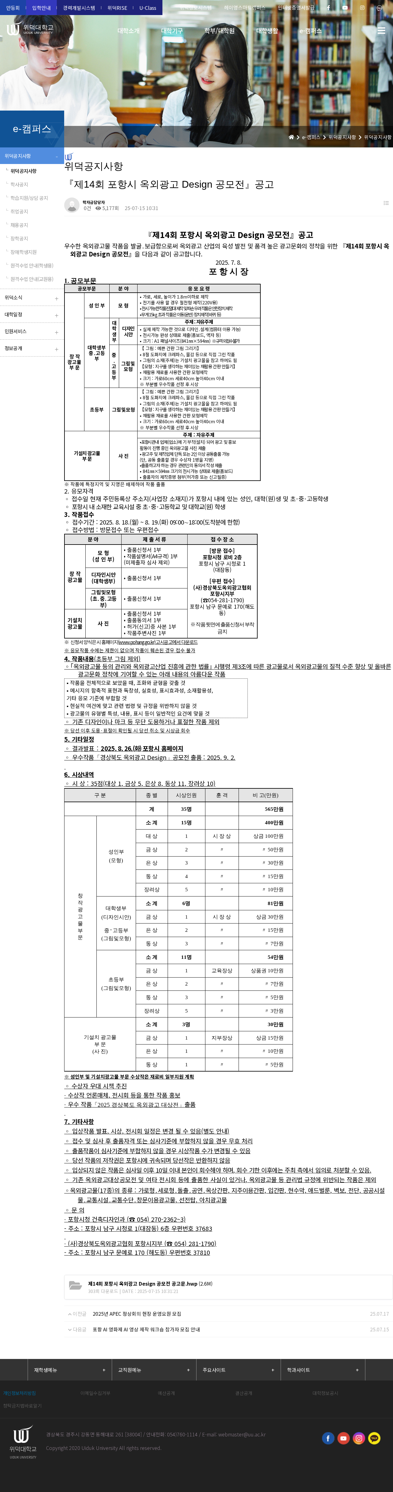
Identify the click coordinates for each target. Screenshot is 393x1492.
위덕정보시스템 (196, 7)
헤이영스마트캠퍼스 (245, 7)
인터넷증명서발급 (296, 7)
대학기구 (172, 30)
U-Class (147, 7)
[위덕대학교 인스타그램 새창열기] (359, 1438)
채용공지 (16, 224)
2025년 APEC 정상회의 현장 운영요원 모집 (137, 1313)
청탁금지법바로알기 (22, 1405)
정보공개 (31, 348)
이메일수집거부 (95, 1393)
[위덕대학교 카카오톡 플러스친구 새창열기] (374, 1438)
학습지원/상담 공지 (26, 197)
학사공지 (16, 184)
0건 (87, 208)
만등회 (13, 7)
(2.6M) (150, 1283)
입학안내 (41, 7)
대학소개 (128, 30)
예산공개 (166, 1393)
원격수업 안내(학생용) (29, 265)
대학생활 (267, 30)
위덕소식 (31, 298)
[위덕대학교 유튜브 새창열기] (343, 1438)
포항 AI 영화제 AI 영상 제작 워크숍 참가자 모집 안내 (146, 1329)
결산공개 (243, 1393)
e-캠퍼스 (311, 30)
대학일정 (31, 315)
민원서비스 (31, 331)
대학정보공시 (325, 1393)
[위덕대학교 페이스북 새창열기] (328, 1438)
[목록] (386, 202)
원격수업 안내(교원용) (29, 279)
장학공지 (16, 238)
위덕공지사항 (31, 156)
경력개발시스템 (79, 7)
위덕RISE (117, 7)
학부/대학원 (219, 30)
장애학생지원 (21, 252)
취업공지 (16, 211)
